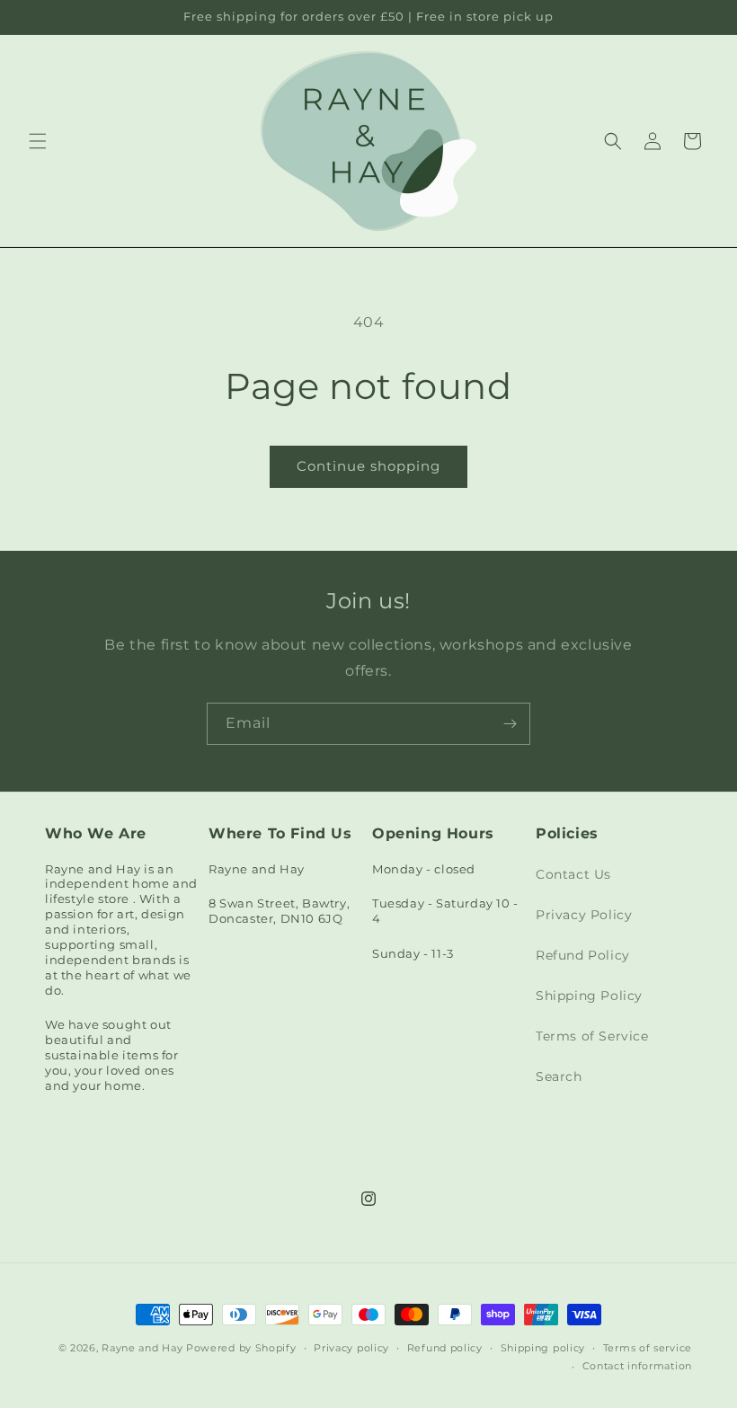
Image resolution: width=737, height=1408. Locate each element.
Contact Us (573, 874)
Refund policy (445, 1348)
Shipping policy (543, 1348)
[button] (38, 141)
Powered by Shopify (241, 1348)
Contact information (637, 1365)
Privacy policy (351, 1348)
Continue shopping (368, 465)
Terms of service (647, 1348)
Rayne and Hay (142, 1348)
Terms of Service (592, 1036)
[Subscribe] (509, 724)
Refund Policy (583, 955)
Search (559, 1076)
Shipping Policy (589, 995)
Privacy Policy (584, 915)
